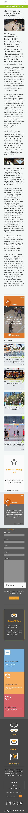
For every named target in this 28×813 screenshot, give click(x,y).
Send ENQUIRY (14, 598)
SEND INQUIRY (16, 335)
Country (6, 552)
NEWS (5, 357)
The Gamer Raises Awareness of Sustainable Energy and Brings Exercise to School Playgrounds (14, 361)
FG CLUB (14, 785)
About (14, 735)
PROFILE (22, 364)
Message (6, 558)
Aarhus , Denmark (18, 523)
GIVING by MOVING (14, 788)
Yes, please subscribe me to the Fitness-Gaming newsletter (15, 592)
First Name (7, 532)
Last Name (7, 539)
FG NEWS (14, 782)
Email (5, 545)
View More (14, 778)
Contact (14, 749)
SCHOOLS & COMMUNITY (15, 357)
